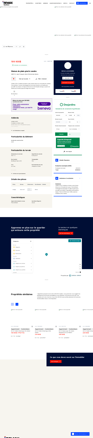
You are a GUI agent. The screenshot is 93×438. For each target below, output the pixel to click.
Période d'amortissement (60, 125)
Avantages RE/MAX (55, 3)
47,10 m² (91, 336)
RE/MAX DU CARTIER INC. (67, 75)
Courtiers (38, 3)
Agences (45, 3)
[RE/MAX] (7, 3)
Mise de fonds (71, 112)
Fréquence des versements (74, 125)
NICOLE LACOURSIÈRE (68, 71)
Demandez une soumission (44, 104)
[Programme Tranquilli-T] (73, 91)
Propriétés (29, 3)
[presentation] (68, 178)
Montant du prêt (58, 119)
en (90, 3)
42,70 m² (43, 337)
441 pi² (19, 336)
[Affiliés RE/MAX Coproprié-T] (62, 91)
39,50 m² (67, 337)
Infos (65, 3)
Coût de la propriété (59, 112)
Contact (71, 3)
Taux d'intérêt (71, 119)
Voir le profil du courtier (68, 86)
